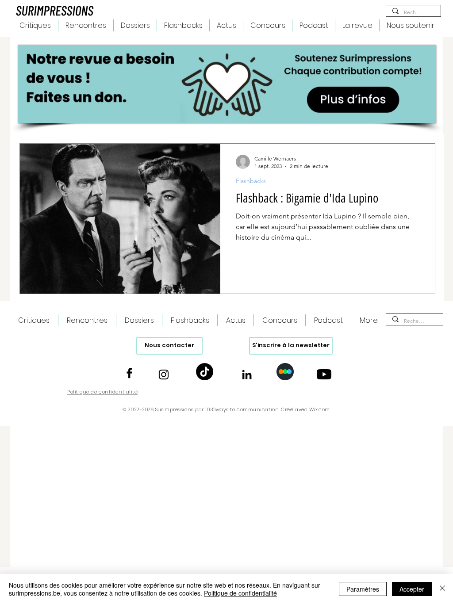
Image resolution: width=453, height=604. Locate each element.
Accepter (411, 589)
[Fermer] (442, 589)
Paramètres (362, 589)
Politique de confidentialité (240, 593)
